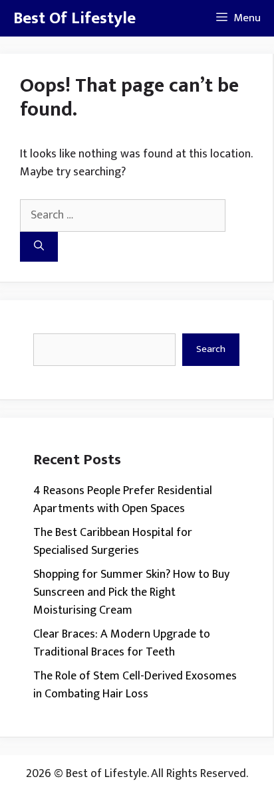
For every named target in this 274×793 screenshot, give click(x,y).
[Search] (39, 247)
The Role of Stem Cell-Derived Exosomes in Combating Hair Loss (135, 685)
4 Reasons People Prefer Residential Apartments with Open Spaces (122, 500)
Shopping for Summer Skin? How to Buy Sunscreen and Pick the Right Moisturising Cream (131, 592)
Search (210, 349)
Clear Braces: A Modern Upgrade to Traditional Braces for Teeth (121, 643)
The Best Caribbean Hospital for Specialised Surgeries (112, 542)
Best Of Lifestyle (74, 18)
